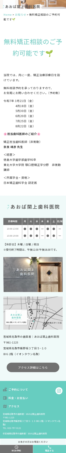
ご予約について (18, 389)
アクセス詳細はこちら (33, 367)
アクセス (14, 406)
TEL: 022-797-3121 (12, 427)
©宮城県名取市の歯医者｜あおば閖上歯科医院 (25, 433)
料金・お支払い (18, 398)
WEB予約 (16, 450)
